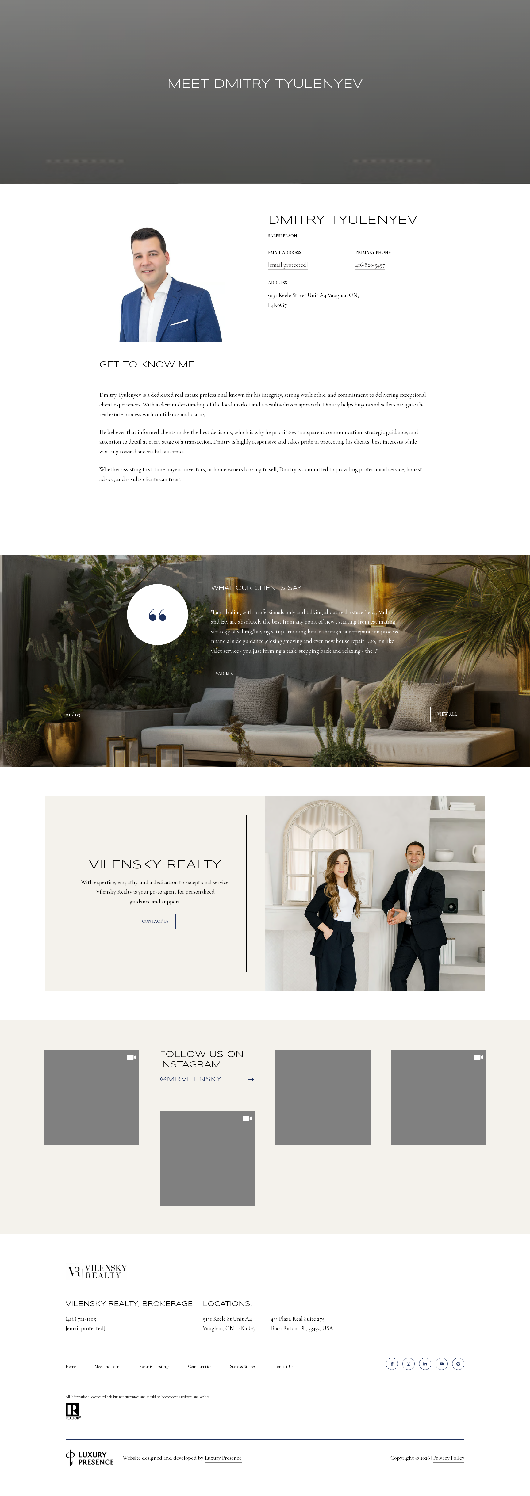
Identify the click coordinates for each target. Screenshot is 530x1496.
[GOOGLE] (458, 1364)
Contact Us (284, 1366)
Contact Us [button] (155, 921)
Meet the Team (107, 1366)
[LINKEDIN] (425, 1364)
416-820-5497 (370, 264)
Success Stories (243, 1366)
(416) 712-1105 (81, 1318)
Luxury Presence (223, 1457)
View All (447, 714)
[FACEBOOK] (392, 1364)
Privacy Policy (448, 1457)
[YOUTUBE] (442, 1364)
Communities (200, 1366)
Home (71, 1366)
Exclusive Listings (154, 1366)
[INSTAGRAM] (408, 1364)
